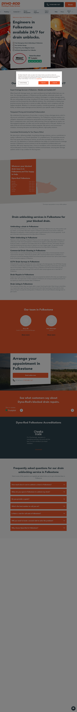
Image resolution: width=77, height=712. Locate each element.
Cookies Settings (23, 82)
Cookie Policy (39, 78)
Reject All (43, 82)
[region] (39, 79)
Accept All (55, 82)
